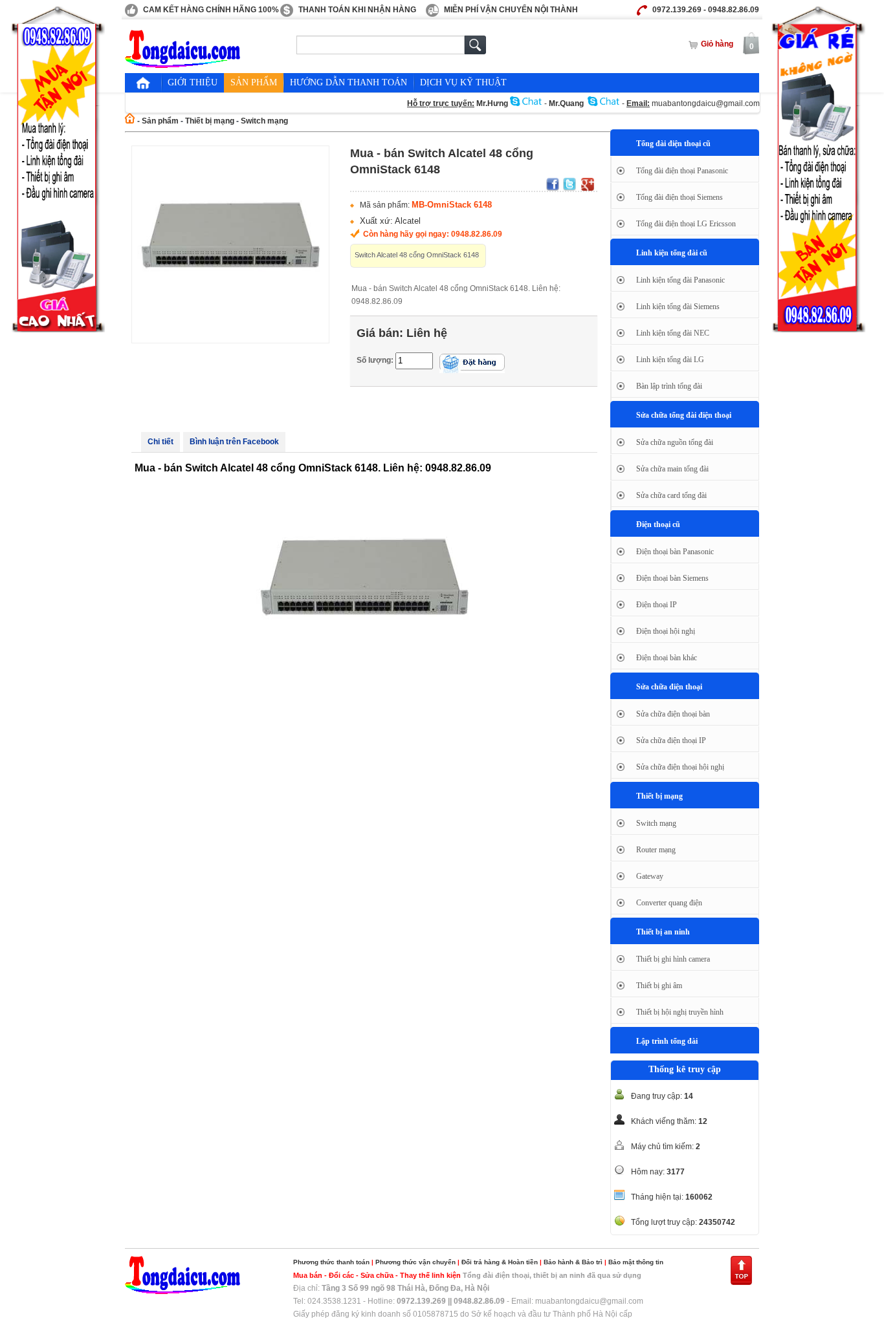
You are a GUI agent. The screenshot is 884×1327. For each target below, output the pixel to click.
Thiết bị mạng (209, 120)
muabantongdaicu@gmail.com (706, 103)
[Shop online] (183, 1291)
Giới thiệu (192, 82)
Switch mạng (264, 120)
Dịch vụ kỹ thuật (463, 82)
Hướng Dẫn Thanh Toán (348, 82)
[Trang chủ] (143, 82)
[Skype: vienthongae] (604, 103)
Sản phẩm (253, 82)
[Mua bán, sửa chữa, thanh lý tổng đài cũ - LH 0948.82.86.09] (183, 65)
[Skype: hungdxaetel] (526, 103)
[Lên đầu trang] (741, 1283)
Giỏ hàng (717, 44)
